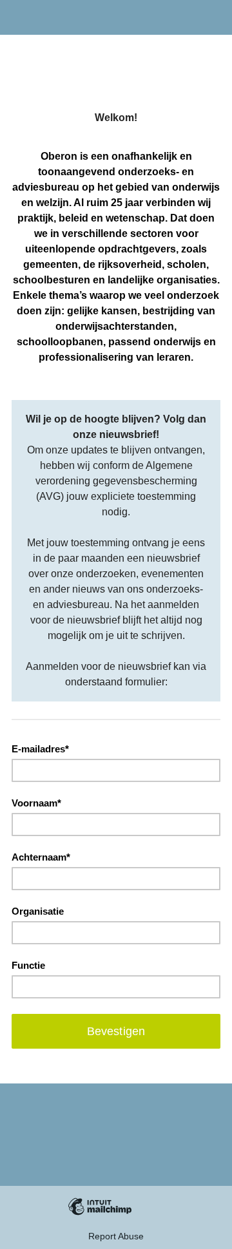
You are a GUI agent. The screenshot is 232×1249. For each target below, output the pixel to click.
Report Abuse (116, 1236)
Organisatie (38, 911)
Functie (28, 965)
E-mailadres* (40, 748)
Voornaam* (36, 802)
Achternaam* (41, 857)
